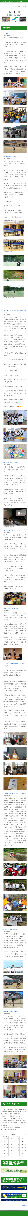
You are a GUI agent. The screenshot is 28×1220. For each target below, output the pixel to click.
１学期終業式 (7, 33)
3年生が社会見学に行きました (12, 530)
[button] (25, 560)
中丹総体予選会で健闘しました (12, 156)
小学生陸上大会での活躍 (10, 929)
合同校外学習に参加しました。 (12, 608)
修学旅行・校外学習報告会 (11, 1011)
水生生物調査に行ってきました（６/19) (15, 793)
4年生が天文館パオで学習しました (13, 462)
